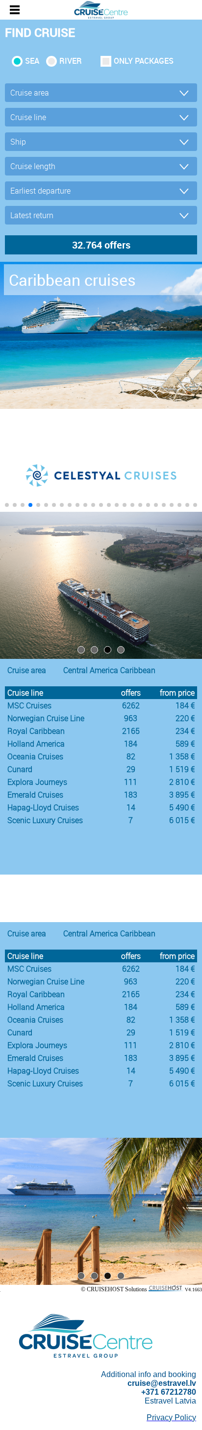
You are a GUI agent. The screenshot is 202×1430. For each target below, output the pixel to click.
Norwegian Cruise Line (45, 718)
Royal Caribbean (36, 731)
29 (130, 769)
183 (130, 794)
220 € (185, 718)
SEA (32, 60)
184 (130, 743)
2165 (131, 731)
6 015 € (182, 820)
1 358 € (182, 756)
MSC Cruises (29, 705)
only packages (144, 60)
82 (130, 756)
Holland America (36, 743)
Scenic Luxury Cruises (45, 820)
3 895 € (182, 794)
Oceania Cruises (35, 756)
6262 (131, 705)
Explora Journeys (37, 782)
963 (130, 718)
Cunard (19, 769)
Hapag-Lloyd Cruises (43, 807)
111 (130, 782)
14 (130, 807)
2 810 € (182, 782)
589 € (185, 743)
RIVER (70, 60)
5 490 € (182, 807)
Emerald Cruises (35, 794)
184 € (185, 705)
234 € (185, 731)
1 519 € (182, 769)
